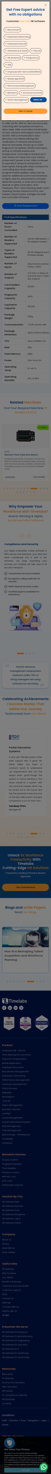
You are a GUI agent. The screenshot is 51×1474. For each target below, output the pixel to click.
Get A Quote (25, 111)
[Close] (45, 5)
